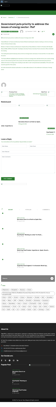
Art (19, 306)
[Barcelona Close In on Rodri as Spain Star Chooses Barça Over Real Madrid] (6, 372)
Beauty (24, 306)
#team (19, 303)
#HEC (43, 297)
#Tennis (25, 303)
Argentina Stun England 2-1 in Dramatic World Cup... (32, 265)
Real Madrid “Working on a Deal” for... (41, 132)
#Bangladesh (14, 289)
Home (4, 17)
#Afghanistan (5, 289)
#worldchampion (6, 306)
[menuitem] (2, 1)
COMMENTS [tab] (46, 209)
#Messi (9, 300)
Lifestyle (23, 309)
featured (52, 306)
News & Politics (14, 31)
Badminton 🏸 (11, 17)
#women (46, 303)
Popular (29, 309)
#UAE (39, 303)
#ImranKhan (49, 297)
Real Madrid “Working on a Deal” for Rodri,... (30, 235)
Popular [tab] (28, 209)
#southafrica (45, 300)
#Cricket (16, 297)
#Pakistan (21, 300)
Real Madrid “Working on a (19, 381)
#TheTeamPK (32, 303)
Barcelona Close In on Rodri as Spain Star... (29, 219)
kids (13, 309)
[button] (21, 11)
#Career (29, 289)
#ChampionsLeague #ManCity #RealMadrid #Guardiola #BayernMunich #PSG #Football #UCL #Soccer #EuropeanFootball (26, 293)
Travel (47, 309)
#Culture (22, 297)
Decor (29, 306)
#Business (22, 289)
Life (18, 309)
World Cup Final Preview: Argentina (19, 390)
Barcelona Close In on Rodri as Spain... (13, 122)
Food (3, 309)
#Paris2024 (28, 300)
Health (8, 309)
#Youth (14, 306)
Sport (35, 309)
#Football (37, 297)
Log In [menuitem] (5, 1)
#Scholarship (37, 300)
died (40, 306)
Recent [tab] (10, 209)
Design (35, 306)
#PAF (15, 300)
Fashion (45, 306)
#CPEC (9, 297)
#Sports (4, 303)
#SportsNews (12, 303)
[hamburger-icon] (54, 5)
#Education (29, 297)
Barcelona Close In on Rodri (18, 372)
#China (4, 297)
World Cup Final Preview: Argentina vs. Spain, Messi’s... (33, 250)
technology (41, 309)
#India (3, 300)
